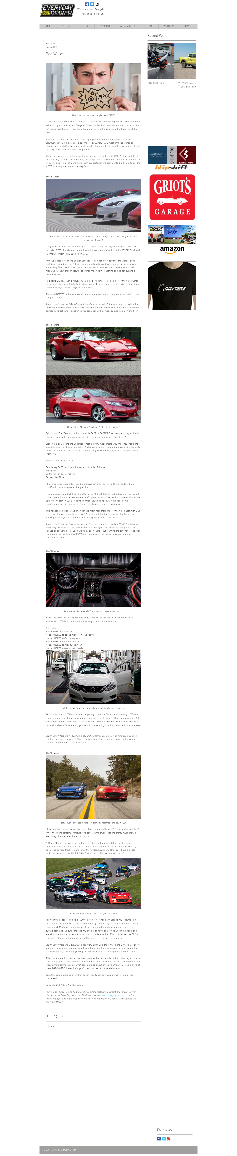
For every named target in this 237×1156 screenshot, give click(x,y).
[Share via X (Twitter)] (55, 1016)
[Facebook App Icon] (87, 4)
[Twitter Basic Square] (164, 1138)
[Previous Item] (152, 60)
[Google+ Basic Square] (168, 1138)
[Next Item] (190, 60)
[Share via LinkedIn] (63, 1016)
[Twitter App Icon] (92, 4)
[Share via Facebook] (47, 1016)
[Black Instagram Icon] (97, 4)
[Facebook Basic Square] (159, 1138)
